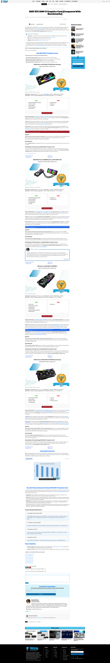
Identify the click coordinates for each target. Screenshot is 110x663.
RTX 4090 (56, 546)
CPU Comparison (74, 1)
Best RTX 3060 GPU (29, 561)
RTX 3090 (29, 547)
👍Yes (27, 567)
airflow (26, 325)
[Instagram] (28, 611)
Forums (57, 1)
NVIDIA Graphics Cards (32, 621)
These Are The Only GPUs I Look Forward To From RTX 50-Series (80, 34)
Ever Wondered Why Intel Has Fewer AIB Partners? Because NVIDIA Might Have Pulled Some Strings (80, 40)
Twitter (55, 655)
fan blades (54, 324)
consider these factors (62, 491)
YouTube (55, 656)
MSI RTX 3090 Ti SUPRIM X (41, 319)
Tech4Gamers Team (51, 37)
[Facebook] (102, 1)
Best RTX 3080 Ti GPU (30, 554)
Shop (55, 649)
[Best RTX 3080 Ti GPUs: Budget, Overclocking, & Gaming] (30, 634)
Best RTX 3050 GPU (29, 562)
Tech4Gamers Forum (38, 617)
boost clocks (29, 128)
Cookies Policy (65, 659)
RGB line (63, 211)
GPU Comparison (67, 1)
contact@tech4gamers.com (79, 658)
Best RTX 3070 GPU (29, 558)
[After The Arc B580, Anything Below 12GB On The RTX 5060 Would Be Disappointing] (73, 46)
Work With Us (65, 656)
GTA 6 (49, 4)
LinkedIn (55, 653)
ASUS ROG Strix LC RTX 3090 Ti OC (43, 211)
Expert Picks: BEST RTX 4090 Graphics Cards (41, 639)
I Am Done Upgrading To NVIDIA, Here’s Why (80, 29)
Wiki (50, 1)
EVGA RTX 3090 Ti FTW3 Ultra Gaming (44, 116)
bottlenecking (45, 422)
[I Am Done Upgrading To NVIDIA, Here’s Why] (73, 28)
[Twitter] (105, 1)
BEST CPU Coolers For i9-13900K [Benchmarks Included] (80, 52)
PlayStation (55, 4)
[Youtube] (106, 1)
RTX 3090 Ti (39, 621)
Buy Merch (61, 1)
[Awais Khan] (30, 24)
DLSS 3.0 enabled (41, 332)
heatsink (67, 410)
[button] (109, 1)
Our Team (64, 653)
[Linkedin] (103, 1)
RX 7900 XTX (60, 546)
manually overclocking (38, 334)
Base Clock (46, 94)
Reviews (43, 1)
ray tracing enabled (40, 28)
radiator (63, 216)
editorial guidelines (41, 45)
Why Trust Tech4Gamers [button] (33, 34)
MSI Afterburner (57, 329)
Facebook (55, 652)
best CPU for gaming (60, 422)
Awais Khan (33, 24)
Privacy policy (65, 658)
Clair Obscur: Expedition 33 (63, 4)
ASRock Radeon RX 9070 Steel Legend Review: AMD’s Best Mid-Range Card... (79, 639)
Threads (66, 19)
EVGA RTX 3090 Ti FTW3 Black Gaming (44, 410)
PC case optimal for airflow (58, 325)
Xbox (52, 4)
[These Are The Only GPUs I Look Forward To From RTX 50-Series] (73, 34)
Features (47, 652)
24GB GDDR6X (49, 411)
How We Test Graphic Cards (43, 40)
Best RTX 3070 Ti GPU (30, 557)
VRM (27, 504)
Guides (47, 1)
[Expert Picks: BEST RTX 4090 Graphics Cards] (42, 634)
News (33, 1)
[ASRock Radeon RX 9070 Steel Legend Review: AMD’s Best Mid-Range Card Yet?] (79, 634)
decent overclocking (44, 123)
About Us (64, 649)
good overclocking (64, 424)
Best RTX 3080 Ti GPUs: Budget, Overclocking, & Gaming (30, 639)
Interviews (47, 650)
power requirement (43, 246)
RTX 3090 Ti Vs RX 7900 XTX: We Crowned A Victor (66, 639)
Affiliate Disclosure (66, 655)
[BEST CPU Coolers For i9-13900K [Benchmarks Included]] (73, 52)
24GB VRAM (27, 422)
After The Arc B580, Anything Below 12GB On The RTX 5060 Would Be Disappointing (80, 46)
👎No (30, 567)
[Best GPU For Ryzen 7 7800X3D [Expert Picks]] (55, 634)
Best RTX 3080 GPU (29, 555)
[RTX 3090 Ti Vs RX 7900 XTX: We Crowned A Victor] (67, 634)
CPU (51, 500)
